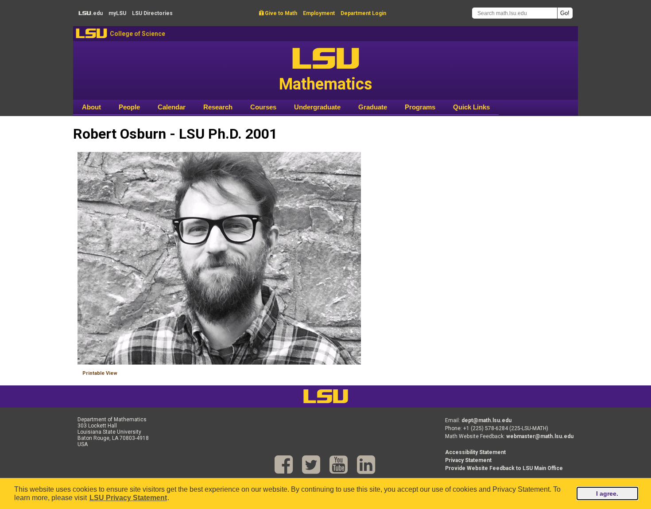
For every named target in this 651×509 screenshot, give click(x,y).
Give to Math (278, 13)
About (91, 107)
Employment (319, 13)
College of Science (137, 33)
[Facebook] (284, 465)
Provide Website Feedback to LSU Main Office (504, 468)
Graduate (372, 107)
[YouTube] (338, 465)
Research (217, 107)
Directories (152, 13)
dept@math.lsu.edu (486, 420)
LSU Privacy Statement (128, 497)
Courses (263, 107)
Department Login (363, 13)
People (129, 107)
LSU (91, 33)
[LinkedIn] (366, 465)
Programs (420, 107)
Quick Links (471, 107)
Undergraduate (317, 107)
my (117, 13)
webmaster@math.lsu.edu (540, 436)
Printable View (99, 373)
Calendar (172, 107)
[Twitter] (311, 465)
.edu (90, 13)
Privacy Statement (468, 460)
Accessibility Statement (475, 452)
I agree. (607, 493)
